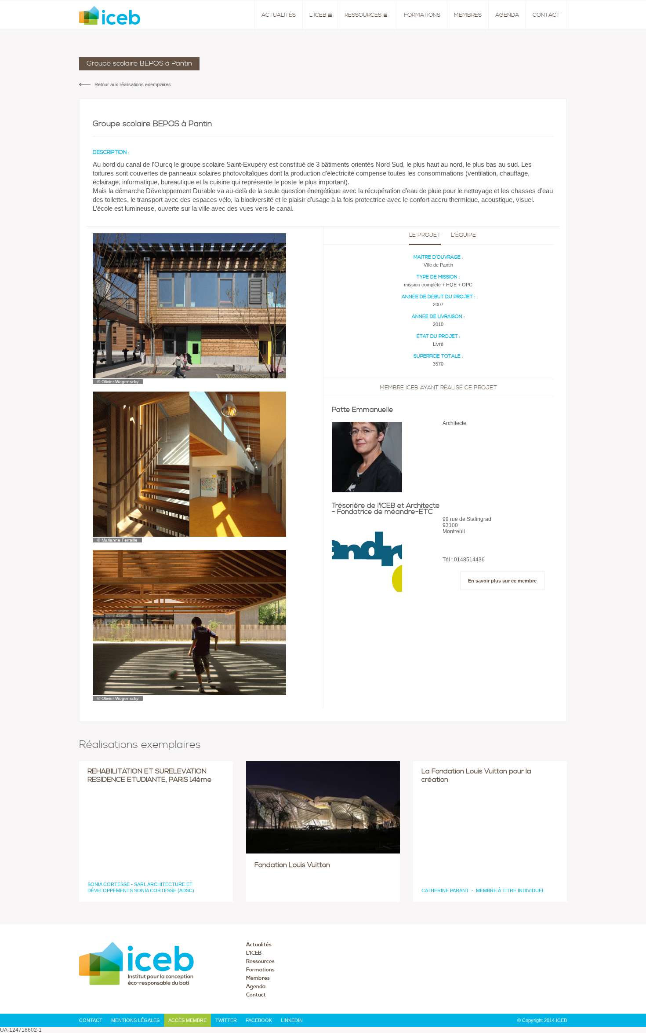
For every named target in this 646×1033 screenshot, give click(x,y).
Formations (422, 15)
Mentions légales (135, 1020)
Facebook (259, 1020)
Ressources (363, 15)
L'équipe (463, 235)
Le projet (425, 235)
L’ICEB (318, 15)
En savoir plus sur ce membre (502, 580)
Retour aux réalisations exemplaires (132, 84)
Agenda (507, 15)
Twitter (226, 1020)
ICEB (109, 15)
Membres (468, 15)
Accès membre (187, 1020)
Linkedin (292, 1020)
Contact (546, 15)
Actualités (278, 15)
